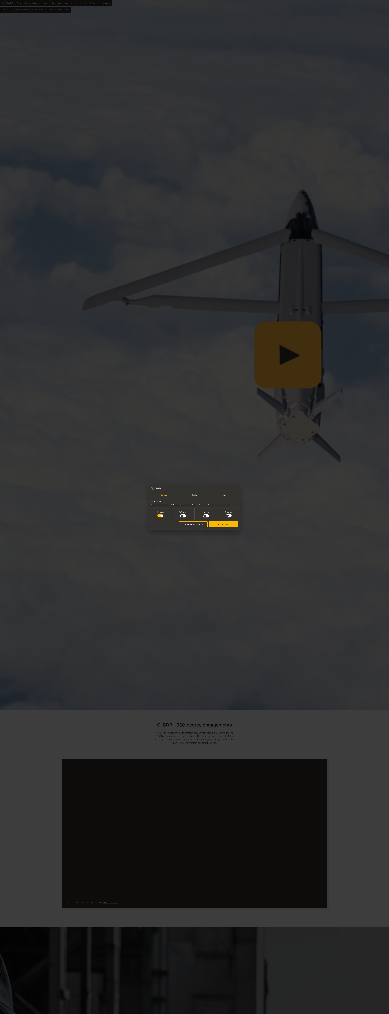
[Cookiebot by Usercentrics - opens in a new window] (229, 488)
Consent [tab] (164, 495)
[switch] (183, 515)
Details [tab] (194, 495)
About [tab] (225, 495)
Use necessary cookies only (193, 524)
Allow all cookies (223, 524)
